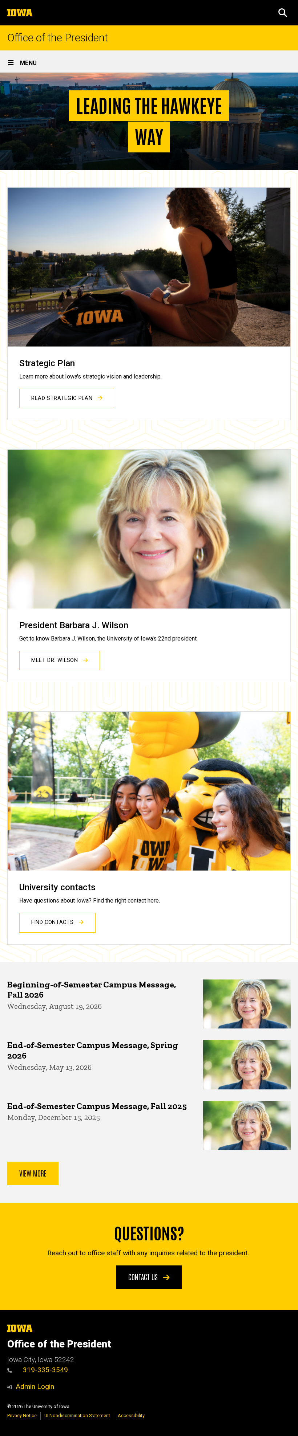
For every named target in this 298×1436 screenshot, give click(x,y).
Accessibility (131, 1415)
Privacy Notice (22, 1415)
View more (33, 1173)
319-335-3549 (45, 1370)
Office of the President (57, 38)
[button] (282, 12)
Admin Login (35, 1386)
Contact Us (144, 1276)
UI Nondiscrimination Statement (77, 1415)
